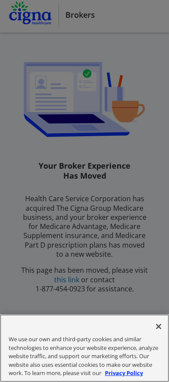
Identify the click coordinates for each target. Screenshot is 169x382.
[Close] (158, 326)
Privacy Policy (124, 373)
